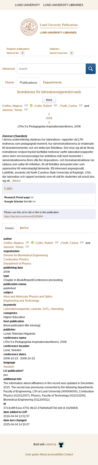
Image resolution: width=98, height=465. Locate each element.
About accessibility (51, 454)
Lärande (36, 309)
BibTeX (24, 228)
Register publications (18, 48)
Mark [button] (49, 100)
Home (9, 82)
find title (18, 201)
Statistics (54, 48)
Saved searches (60, 53)
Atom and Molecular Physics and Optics (27, 296)
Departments (52, 82)
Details (9, 228)
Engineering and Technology (21, 300)
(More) (16, 180)
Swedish (8, 366)
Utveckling (57, 309)
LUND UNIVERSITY (27, 5)
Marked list (15, 53)
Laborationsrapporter (16, 309)
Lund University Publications (59, 24)
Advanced (8, 68)
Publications (28, 82)
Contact (68, 454)
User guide (32, 454)
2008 (49, 118)
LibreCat (51, 444)
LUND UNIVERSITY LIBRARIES (63, 5)
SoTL (46, 309)
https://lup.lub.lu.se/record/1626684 (23, 216)
